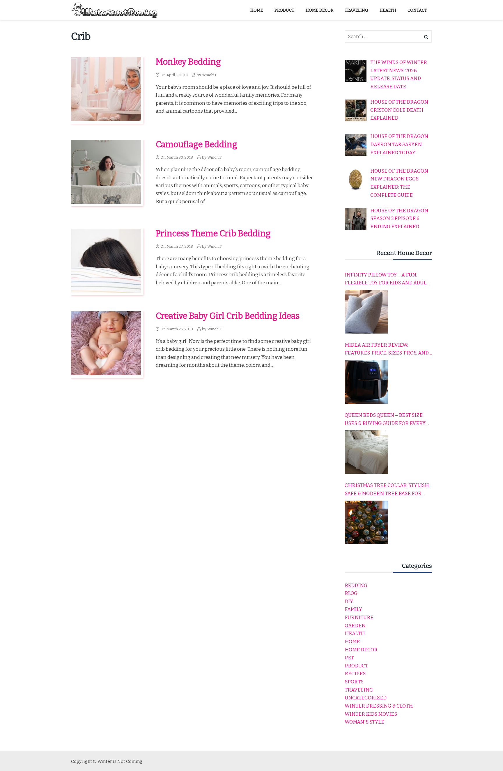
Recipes (355, 674)
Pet (349, 658)
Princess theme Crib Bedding (213, 233)
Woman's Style (364, 722)
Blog (351, 593)
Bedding (356, 585)
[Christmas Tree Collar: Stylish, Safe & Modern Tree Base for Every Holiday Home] (366, 522)
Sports (354, 682)
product (356, 666)
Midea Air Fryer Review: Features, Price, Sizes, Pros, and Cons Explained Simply (387, 349)
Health (355, 633)
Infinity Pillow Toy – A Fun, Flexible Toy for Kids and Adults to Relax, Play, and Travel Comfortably (388, 279)
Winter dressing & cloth (379, 706)
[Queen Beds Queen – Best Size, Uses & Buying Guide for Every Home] (366, 452)
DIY (349, 601)
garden (355, 626)
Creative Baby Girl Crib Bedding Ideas (228, 316)
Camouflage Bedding (196, 144)
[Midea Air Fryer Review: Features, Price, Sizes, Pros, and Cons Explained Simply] (366, 382)
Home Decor (361, 650)
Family (353, 609)
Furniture (359, 617)
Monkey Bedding (188, 62)
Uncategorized (366, 698)
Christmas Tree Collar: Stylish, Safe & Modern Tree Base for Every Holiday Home (387, 489)
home (352, 642)
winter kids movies (371, 714)
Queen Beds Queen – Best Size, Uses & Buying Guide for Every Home (385, 419)
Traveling (359, 690)
